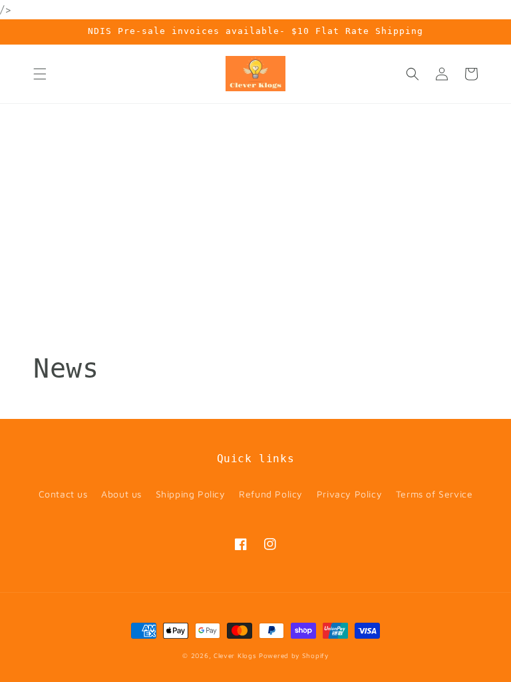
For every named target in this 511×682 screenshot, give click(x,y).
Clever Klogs (235, 655)
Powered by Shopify (294, 655)
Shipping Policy (191, 494)
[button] (40, 74)
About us (121, 494)
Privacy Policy (349, 494)
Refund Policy (271, 494)
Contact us (63, 494)
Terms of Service (434, 494)
